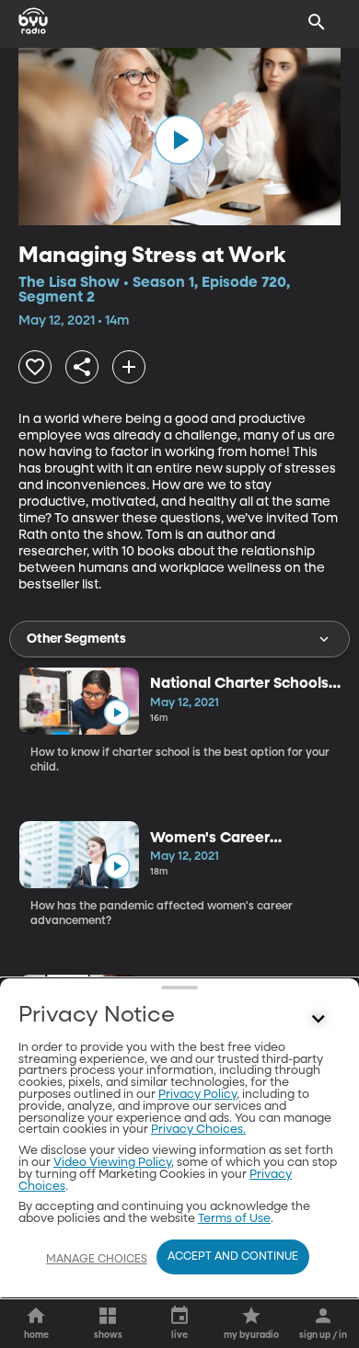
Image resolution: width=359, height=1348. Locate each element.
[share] (81, 366)
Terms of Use (234, 1219)
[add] (128, 366)
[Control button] (318, 1020)
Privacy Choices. (198, 1130)
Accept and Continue (233, 1256)
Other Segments (76, 639)
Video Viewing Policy (112, 1163)
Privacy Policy (197, 1095)
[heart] (35, 366)
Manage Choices (96, 1259)
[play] (179, 140)
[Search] (317, 22)
